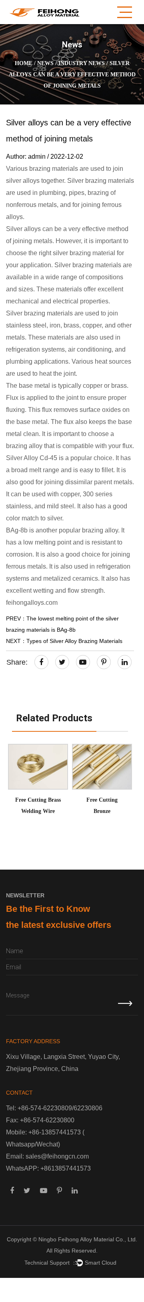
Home (23, 63)
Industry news (81, 63)
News (45, 63)
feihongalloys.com (32, 602)
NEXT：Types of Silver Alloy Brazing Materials (64, 641)
